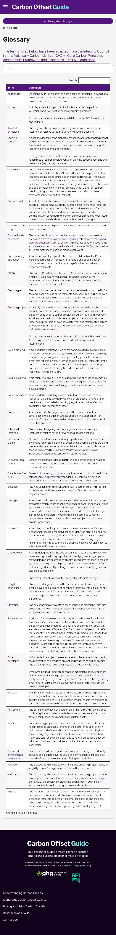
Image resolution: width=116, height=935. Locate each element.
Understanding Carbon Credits (23, 893)
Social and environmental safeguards (15, 754)
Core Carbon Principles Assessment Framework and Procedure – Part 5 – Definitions (53, 57)
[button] (25, 87)
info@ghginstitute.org (81, 865)
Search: (73, 80)
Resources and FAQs (16, 913)
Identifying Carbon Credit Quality (24, 899)
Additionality (14, 93)
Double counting (17, 378)
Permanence (15, 618)
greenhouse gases (66, 239)
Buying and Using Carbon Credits (24, 906)
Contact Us (10, 919)
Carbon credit (15, 201)
